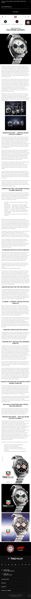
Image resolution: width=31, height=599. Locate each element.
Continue (21, 11)
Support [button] (3, 586)
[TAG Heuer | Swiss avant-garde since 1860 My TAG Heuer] (15, 558)
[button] (25, 17)
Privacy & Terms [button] (6, 590)
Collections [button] (5, 579)
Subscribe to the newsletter (9, 570)
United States (7, 6)
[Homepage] (15, 17)
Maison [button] (3, 583)
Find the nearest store (8, 574)
